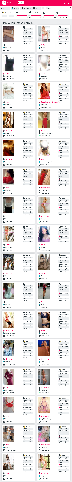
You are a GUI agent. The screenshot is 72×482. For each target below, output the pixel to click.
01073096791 (10, 50)
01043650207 (10, 307)
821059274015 (10, 336)
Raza (36, 8)
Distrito (5, 8)
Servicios (26, 8)
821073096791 (45, 136)
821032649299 (10, 107)
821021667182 (10, 364)
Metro (15, 8)
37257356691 (45, 50)
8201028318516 (46, 107)
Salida (49, 8)
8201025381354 (11, 450)
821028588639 (45, 250)
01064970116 (45, 336)
